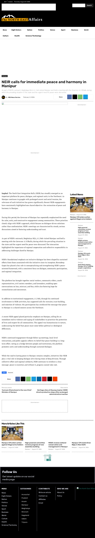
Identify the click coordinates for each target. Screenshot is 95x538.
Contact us (43, 496)
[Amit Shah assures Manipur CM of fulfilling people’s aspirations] (73, 265)
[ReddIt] (55, 379)
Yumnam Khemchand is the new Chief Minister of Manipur (16, 391)
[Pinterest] (44, 379)
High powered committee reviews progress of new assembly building (84, 230)
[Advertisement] (29, 7)
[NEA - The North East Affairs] (85, 493)
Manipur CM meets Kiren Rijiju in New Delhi (84, 255)
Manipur (4, 76)
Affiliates (42, 499)
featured (10, 372)
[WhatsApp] (80, 97)
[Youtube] (91, 2)
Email (41, 503)
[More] (91, 97)
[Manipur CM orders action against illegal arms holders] (81, 204)
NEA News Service (14, 97)
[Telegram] (85, 97)
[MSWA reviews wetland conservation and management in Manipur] (73, 241)
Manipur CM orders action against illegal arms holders (81, 218)
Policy (59, 496)
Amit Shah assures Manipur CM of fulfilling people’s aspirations (85, 266)
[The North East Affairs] (47, 18)
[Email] (49, 379)
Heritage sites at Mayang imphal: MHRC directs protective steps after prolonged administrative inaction (52, 392)
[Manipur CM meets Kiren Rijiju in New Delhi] (73, 254)
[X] (87, 2)
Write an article (45, 492)
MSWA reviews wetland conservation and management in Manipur (85, 243)
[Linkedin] (39, 379)
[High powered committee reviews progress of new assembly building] (73, 228)
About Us (60, 492)
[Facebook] (83, 2)
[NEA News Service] (4, 97)
